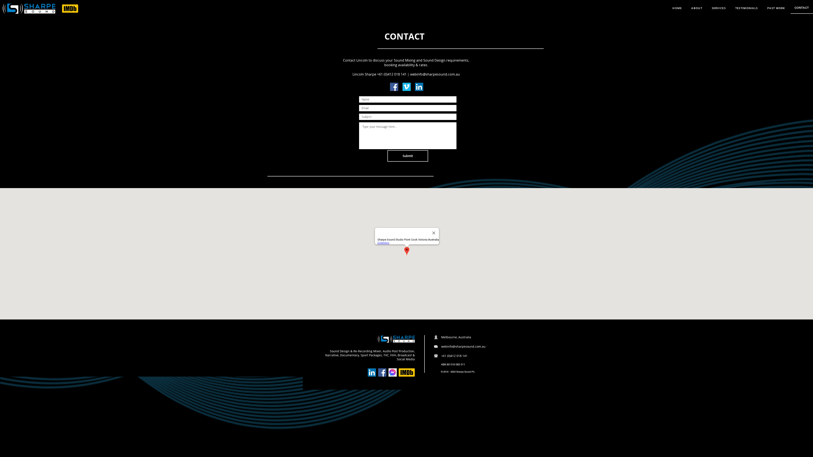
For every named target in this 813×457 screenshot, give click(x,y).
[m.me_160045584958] (393, 372)
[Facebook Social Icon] (394, 87)
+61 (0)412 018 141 (391, 74)
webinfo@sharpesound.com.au (435, 74)
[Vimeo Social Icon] (406, 87)
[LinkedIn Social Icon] (419, 87)
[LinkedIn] (372, 372)
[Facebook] (382, 372)
